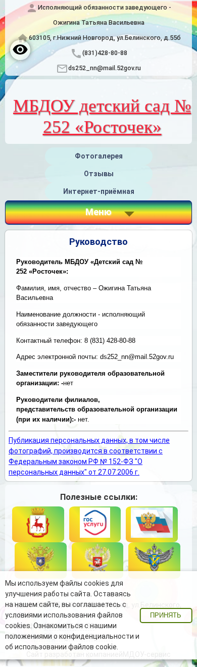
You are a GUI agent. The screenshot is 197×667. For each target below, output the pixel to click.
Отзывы (99, 174)
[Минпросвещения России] (98, 560)
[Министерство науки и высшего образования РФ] (41, 560)
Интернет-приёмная (98, 191)
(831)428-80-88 (104, 53)
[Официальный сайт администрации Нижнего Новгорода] (38, 524)
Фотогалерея (99, 156)
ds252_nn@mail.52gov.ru (104, 68)
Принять (165, 615)
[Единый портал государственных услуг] (95, 524)
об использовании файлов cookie (61, 647)
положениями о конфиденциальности (69, 636)
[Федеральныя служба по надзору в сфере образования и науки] (154, 560)
